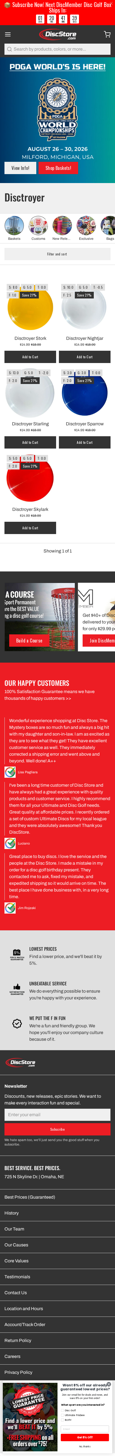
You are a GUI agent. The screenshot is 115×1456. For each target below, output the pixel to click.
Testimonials (17, 1276)
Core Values (16, 1260)
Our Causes (16, 1244)
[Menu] (10, 34)
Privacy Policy (18, 1372)
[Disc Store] (57, 34)
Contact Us (15, 1292)
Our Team (14, 1229)
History (11, 1213)
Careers (12, 1356)
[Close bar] (111, 3)
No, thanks (84, 1446)
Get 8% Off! (85, 1438)
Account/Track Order (24, 1324)
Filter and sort (57, 254)
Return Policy (17, 1340)
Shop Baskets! (58, 168)
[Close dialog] (108, 1384)
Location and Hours (23, 1308)
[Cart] (105, 34)
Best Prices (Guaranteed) (29, 1197)
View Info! (20, 168)
